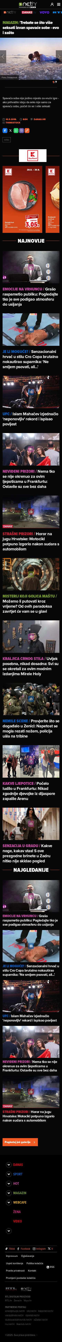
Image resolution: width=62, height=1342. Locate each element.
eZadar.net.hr (41, 1319)
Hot (16, 1183)
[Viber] (21, 130)
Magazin (19, 1192)
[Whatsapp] (16, 130)
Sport (17, 1174)
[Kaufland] (31, 156)
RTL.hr (8, 1300)
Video (17, 1221)
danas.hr (40, 119)
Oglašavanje (27, 1256)
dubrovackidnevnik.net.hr (18, 1319)
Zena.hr (18, 1300)
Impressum (12, 1256)
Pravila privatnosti (15, 1270)
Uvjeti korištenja (14, 1263)
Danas (18, 1164)
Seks (6, 139)
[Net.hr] (26, 1289)
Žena (17, 1211)
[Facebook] (5, 130)
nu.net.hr (10, 1324)
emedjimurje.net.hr (15, 1311)
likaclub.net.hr (23, 1324)
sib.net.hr (32, 1311)
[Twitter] (10, 130)
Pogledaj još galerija (17, 1142)
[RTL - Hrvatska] (11, 1289)
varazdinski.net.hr (14, 1315)
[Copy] (27, 130)
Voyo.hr (28, 1300)
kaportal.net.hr (45, 1311)
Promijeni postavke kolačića (20, 1278)
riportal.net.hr (32, 1315)
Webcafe (20, 1202)
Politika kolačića (35, 1263)
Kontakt (32, 1270)
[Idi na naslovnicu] (29, 8)
